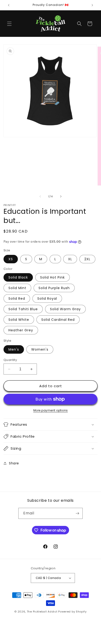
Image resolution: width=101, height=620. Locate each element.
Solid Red (16, 298)
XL (70, 259)
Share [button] (14, 463)
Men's (13, 349)
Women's (39, 349)
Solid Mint (17, 288)
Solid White (18, 319)
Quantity (10, 360)
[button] (9, 24)
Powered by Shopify (72, 611)
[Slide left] (40, 196)
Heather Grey (20, 330)
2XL (87, 259)
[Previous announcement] (9, 5)
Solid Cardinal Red (58, 319)
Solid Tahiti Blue (23, 309)
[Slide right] (61, 196)
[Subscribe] (77, 513)
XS (10, 259)
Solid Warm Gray (65, 309)
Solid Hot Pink (52, 277)
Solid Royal (47, 298)
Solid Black (18, 277)
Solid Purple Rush (54, 288)
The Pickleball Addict (42, 611)
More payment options (50, 410)
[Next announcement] (92, 5)
